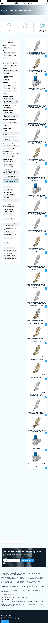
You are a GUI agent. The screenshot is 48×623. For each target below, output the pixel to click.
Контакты (4, 0)
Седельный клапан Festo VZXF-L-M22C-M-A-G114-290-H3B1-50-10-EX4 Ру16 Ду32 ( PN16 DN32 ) (36, 268)
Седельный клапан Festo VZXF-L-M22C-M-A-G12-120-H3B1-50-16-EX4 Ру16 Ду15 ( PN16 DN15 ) (36, 286)
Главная (3, 13)
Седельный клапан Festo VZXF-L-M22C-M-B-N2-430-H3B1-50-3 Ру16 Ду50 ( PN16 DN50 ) (36, 143)
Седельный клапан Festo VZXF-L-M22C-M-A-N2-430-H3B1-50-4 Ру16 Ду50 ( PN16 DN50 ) (36, 232)
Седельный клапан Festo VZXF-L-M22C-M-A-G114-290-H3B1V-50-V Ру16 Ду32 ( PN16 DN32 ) (36, 304)
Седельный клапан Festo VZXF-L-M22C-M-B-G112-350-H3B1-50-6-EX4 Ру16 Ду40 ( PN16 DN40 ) (36, 54)
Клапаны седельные (15, 13)
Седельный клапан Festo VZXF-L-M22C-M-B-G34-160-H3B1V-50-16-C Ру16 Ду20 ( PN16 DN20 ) (36, 72)
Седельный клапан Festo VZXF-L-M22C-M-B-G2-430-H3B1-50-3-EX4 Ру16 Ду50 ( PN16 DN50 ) (36, 412)
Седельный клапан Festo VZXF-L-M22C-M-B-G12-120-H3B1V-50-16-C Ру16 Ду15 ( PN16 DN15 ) (36, 376)
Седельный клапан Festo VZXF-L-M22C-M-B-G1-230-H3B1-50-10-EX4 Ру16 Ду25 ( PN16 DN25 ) (36, 358)
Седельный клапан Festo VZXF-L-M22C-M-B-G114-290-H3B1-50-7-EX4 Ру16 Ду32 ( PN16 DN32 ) (36, 179)
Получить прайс (42, 0)
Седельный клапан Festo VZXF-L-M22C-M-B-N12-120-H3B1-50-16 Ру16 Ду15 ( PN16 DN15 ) (36, 340)
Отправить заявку (27, 560)
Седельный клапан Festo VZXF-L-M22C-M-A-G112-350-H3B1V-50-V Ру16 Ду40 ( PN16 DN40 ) (36, 106)
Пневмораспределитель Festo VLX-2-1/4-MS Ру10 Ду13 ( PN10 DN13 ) (36, 465)
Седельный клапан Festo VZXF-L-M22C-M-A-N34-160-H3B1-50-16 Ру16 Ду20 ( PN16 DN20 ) (36, 250)
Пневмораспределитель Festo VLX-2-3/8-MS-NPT (36, 89)
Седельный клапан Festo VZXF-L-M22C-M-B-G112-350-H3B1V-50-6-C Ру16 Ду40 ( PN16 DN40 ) (36, 124)
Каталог (8, 13)
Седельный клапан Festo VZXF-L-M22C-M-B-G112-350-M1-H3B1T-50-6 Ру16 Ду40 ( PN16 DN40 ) (36, 214)
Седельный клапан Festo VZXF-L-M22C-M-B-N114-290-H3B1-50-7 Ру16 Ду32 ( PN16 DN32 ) (36, 394)
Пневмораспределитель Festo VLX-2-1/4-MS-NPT (36, 196)
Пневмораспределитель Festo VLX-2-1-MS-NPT (36, 447)
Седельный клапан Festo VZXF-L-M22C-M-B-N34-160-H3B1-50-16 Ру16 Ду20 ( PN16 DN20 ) (36, 161)
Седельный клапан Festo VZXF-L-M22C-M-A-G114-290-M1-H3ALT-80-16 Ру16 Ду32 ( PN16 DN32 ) (36, 322)
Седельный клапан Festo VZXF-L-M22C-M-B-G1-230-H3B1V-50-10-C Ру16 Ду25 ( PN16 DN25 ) (36, 430)
